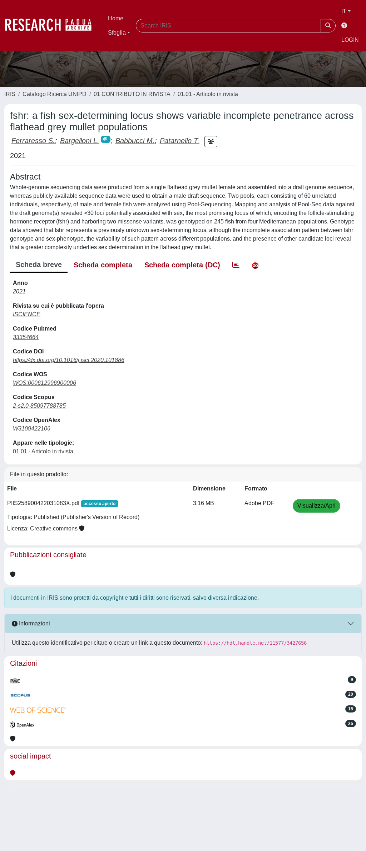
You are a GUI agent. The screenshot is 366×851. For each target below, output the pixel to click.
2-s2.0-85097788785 (39, 406)
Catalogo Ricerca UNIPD (54, 94)
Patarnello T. (179, 141)
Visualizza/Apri (316, 506)
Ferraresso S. (33, 141)
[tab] (236, 264)
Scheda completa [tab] (103, 265)
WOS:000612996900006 (44, 383)
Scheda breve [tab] (39, 264)
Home (115, 18)
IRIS (9, 94)
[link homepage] (51, 25)
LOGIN (350, 40)
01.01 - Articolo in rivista (208, 94)
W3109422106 (31, 429)
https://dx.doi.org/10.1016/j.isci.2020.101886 (68, 360)
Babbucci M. (135, 141)
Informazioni (34, 623)
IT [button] (343, 11)
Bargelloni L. (79, 141)
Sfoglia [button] (117, 33)
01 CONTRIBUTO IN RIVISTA (132, 94)
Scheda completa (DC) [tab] (182, 265)
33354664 (26, 337)
